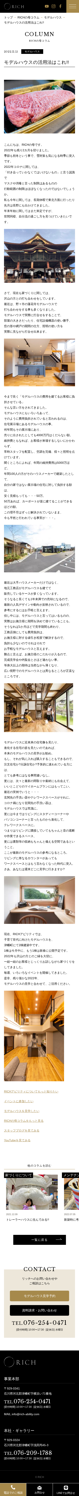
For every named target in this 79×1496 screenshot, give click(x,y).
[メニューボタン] (72, 6)
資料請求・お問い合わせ (39, 1310)
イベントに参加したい (18, 1101)
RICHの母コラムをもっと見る (24, 1120)
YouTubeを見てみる (17, 1140)
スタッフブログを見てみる (21, 1130)
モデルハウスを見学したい (21, 1111)
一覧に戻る (39, 1239)
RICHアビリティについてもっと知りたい (31, 1091)
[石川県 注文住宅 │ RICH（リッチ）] (14, 6)
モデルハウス (32, 51)
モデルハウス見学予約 (39, 1296)
